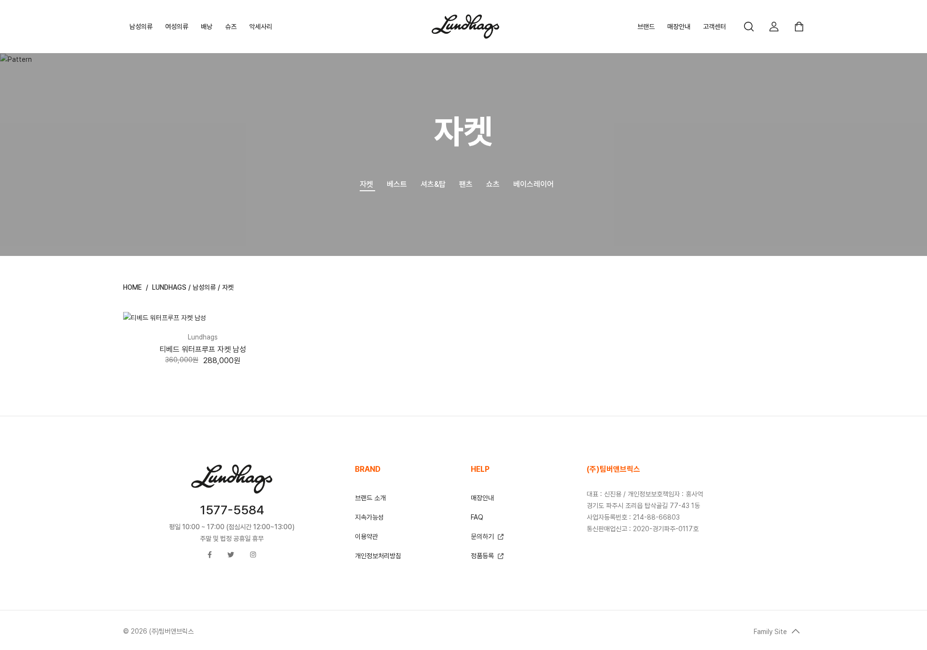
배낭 (206, 26)
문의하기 (483, 536)
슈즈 (231, 26)
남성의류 (141, 26)
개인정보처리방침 (378, 556)
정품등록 (482, 556)
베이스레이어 (533, 184)
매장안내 (678, 26)
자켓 (366, 184)
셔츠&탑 (433, 184)
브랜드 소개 (370, 498)
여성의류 (176, 26)
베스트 (397, 184)
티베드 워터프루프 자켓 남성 (202, 349)
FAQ (477, 517)
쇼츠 (493, 184)
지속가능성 (369, 517)
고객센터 (714, 26)
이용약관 (366, 536)
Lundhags (169, 287)
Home (132, 287)
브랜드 (646, 26)
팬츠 (466, 184)
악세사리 (260, 26)
